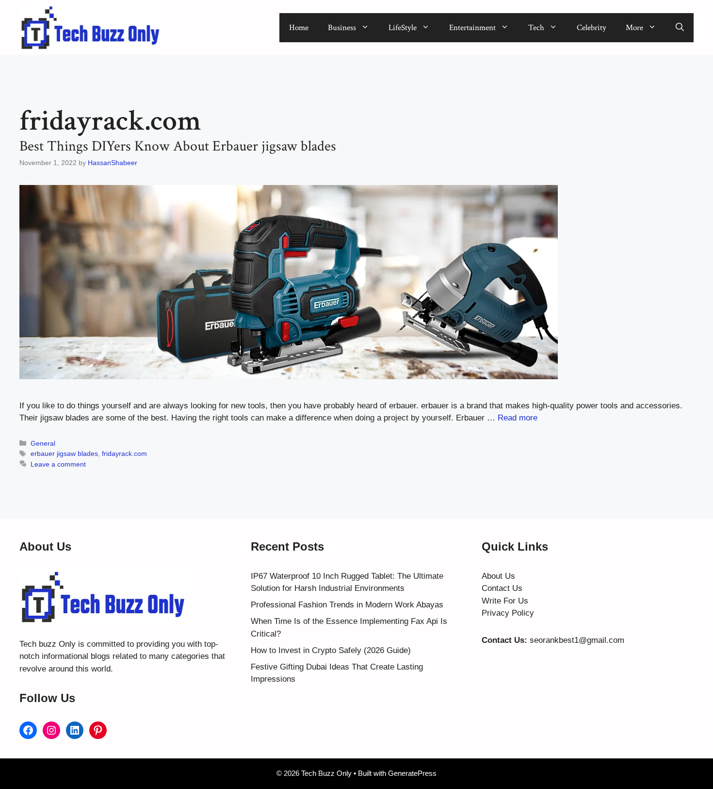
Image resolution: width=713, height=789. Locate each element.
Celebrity (591, 27)
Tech (536, 27)
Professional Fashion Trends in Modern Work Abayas (347, 604)
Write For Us (505, 600)
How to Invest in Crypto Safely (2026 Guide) (331, 650)
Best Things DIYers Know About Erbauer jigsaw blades (177, 146)
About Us (498, 576)
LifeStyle (403, 27)
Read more (517, 417)
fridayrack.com (124, 453)
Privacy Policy (508, 613)
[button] (680, 27)
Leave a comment (58, 464)
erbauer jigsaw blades (64, 453)
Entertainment (472, 27)
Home (298, 27)
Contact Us (502, 588)
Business (342, 27)
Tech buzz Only (47, 644)
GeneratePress (412, 773)
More (634, 27)
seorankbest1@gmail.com (577, 640)
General (43, 443)
